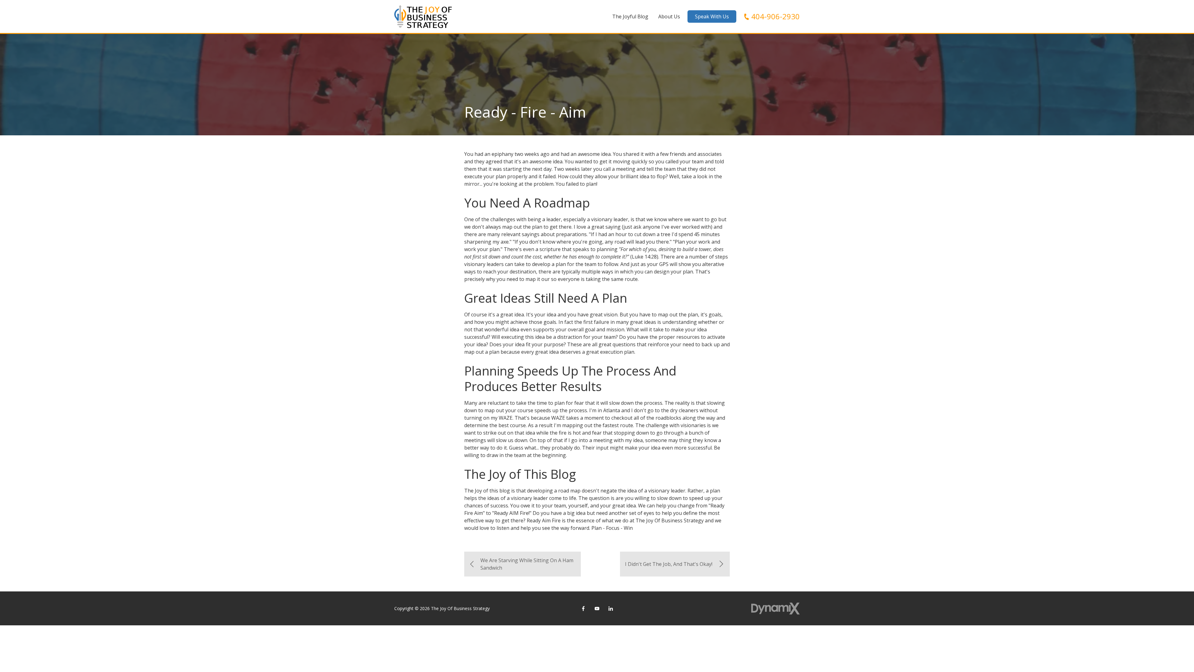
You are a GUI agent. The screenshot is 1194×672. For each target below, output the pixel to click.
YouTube (597, 608)
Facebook (583, 608)
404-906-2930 (775, 16)
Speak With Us (712, 16)
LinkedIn (610, 608)
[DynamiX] (775, 608)
